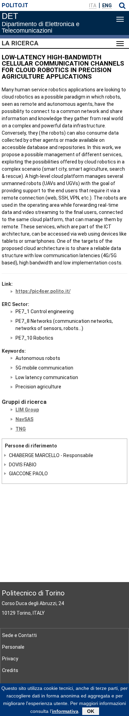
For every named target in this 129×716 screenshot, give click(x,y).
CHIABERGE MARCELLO (34, 455)
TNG (20, 429)
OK (90, 711)
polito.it (15, 5)
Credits (10, 670)
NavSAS (24, 419)
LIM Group (27, 409)
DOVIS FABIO (22, 464)
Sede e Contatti (19, 635)
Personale (13, 647)
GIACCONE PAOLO (28, 473)
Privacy (10, 658)
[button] (122, 5)
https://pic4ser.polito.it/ (43, 291)
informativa (65, 711)
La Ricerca (20, 43)
